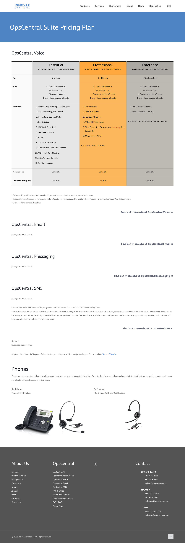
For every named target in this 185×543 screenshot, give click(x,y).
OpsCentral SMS (60, 487)
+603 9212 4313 (152, 493)
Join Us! (15, 491)
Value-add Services (61, 494)
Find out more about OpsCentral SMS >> (148, 328)
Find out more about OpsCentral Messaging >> (143, 276)
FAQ (54, 502)
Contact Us (89, 131)
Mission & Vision (19, 475)
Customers (16, 483)
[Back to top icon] (170, 536)
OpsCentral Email (60, 483)
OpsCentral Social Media (63, 475)
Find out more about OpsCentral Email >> (147, 244)
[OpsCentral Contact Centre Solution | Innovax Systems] (22, 6)
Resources (16, 498)
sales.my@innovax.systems (157, 501)
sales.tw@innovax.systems (157, 515)
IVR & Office (58, 491)
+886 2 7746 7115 (153, 511)
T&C (60, 502)
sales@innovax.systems (155, 483)
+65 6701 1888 (151, 475)
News (14, 494)
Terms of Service (109, 354)
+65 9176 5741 (151, 479)
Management (17, 479)
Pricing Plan (58, 506)
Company (15, 472)
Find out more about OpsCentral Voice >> (147, 212)
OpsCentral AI (59, 472)
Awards (15, 487)
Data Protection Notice (63, 498)
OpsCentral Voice (60, 479)
